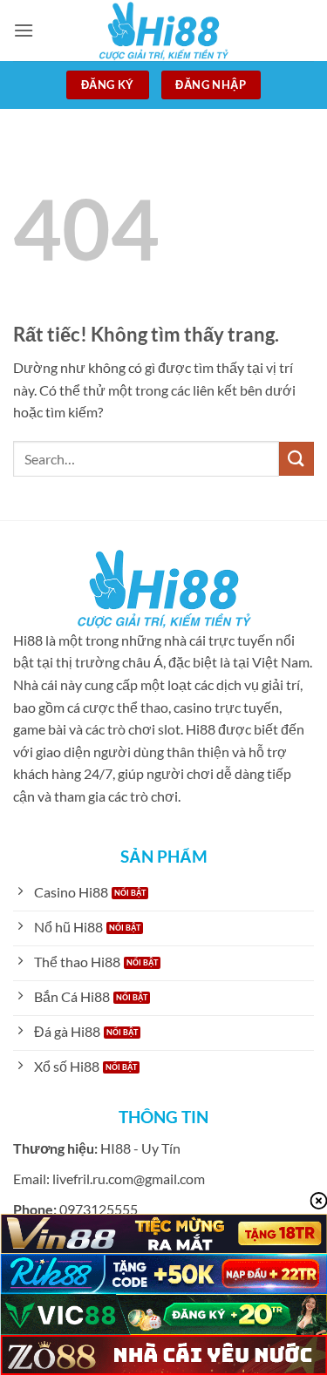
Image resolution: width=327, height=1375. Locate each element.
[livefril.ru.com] (164, 30)
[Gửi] (296, 459)
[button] (23, 30)
